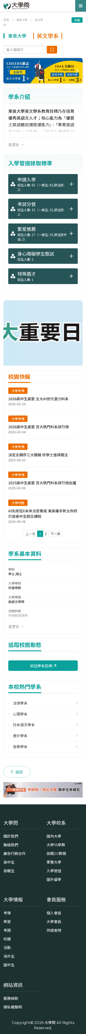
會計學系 (20, 735)
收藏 (77, 20)
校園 (7, 939)
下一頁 (55, 533)
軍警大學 (54, 862)
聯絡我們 (10, 845)
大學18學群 (56, 845)
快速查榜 (54, 930)
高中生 (8, 862)
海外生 (8, 956)
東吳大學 (21, 20)
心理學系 (20, 714)
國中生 (8, 965)
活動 (7, 947)
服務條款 (10, 998)
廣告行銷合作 (14, 853)
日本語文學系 (24, 724)
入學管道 (54, 871)
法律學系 (20, 703)
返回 (19, 772)
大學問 (49, 1022)
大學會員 (54, 921)
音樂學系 (20, 746)
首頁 (6, 20)
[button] (77, 71)
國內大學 (54, 836)
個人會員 (54, 913)
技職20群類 (56, 853)
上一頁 (30, 533)
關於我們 (10, 836)
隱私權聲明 (12, 1007)
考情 (7, 913)
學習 (7, 921)
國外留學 (54, 879)
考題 (7, 930)
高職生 (8, 871)
